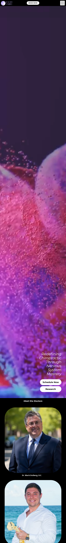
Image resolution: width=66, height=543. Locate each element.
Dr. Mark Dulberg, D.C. (32, 475)
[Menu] (62, 3)
